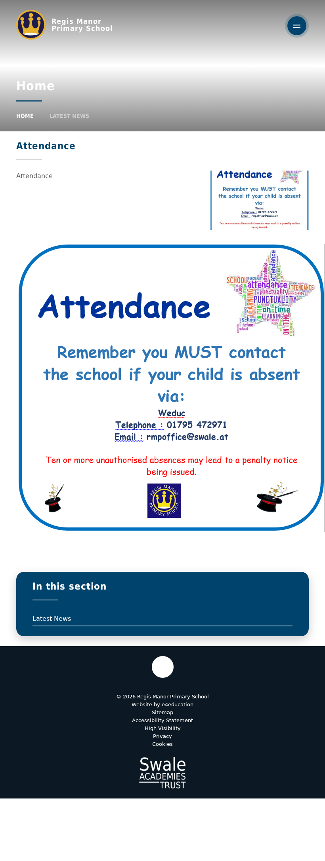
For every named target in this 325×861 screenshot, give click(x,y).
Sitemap (162, 712)
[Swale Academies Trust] (162, 773)
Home (25, 116)
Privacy (162, 736)
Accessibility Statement (162, 720)
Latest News (69, 116)
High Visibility (163, 728)
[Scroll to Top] (163, 667)
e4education (177, 704)
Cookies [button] (162, 744)
